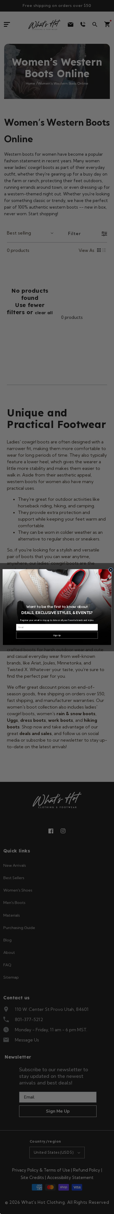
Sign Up (57, 635)
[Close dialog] (111, 570)
